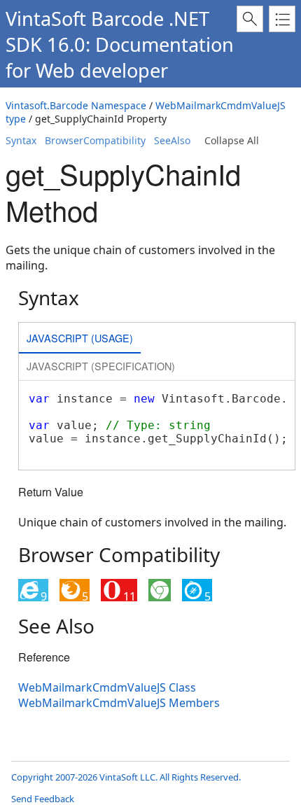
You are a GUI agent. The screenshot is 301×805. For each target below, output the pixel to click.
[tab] (80, 339)
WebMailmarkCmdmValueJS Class (107, 687)
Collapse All (231, 140)
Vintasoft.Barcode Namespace (76, 105)
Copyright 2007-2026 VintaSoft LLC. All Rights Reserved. (126, 777)
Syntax (21, 140)
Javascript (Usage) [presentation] (80, 337)
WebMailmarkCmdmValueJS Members (119, 702)
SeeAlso (172, 140)
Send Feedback (42, 798)
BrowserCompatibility (95, 140)
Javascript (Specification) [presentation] (101, 365)
